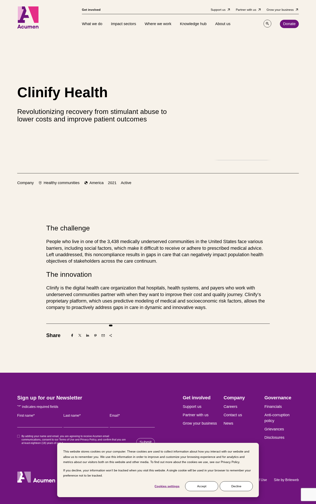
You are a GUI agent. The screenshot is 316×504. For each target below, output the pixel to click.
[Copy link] (111, 335)
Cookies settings (167, 486)
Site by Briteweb (286, 480)
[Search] (267, 23)
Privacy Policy (230, 462)
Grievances (274, 429)
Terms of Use (66, 439)
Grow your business (200, 423)
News (228, 423)
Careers (230, 406)
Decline (236, 486)
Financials (273, 406)
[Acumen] (28, 17)
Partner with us (196, 415)
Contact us (233, 415)
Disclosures (274, 437)
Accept (201, 486)
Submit (146, 442)
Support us (192, 406)
